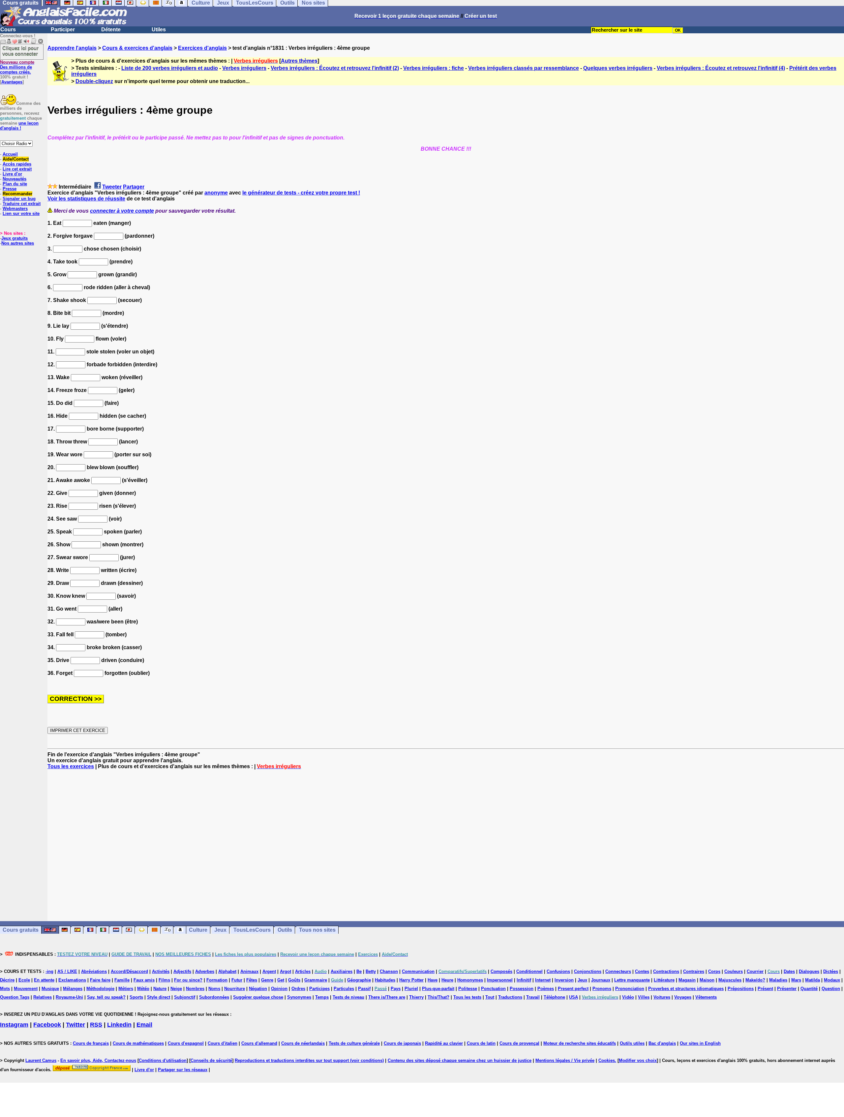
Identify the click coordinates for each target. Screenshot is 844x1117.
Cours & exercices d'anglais (137, 48)
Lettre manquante (632, 980)
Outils (285, 930)
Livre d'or (12, 173)
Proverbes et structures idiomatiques (686, 988)
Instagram (14, 1024)
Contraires (693, 971)
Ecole (24, 980)
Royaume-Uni (69, 997)
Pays (396, 988)
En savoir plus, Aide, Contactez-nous (98, 1060)
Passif (364, 988)
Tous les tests (467, 997)
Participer (63, 29)
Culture (198, 930)
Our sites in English (700, 1043)
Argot (285, 971)
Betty (371, 971)
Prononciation (629, 988)
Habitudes (385, 980)
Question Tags (14, 997)
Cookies (606, 1060)
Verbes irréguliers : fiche (433, 68)
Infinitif (524, 980)
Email (144, 1024)
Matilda (812, 980)
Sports (136, 997)
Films (164, 980)
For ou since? (188, 980)
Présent (765, 988)
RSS (96, 1024)
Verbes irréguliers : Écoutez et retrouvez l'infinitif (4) (721, 68)
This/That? (438, 997)
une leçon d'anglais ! (19, 126)
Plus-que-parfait (438, 988)
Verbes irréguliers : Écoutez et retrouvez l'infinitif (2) (335, 68)
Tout (489, 997)
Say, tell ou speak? (106, 997)
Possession (521, 988)
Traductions (510, 997)
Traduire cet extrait (22, 203)
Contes (642, 971)
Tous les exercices (70, 766)
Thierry (416, 997)
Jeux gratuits (14, 238)
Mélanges (72, 988)
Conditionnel (529, 971)
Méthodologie (100, 988)
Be (359, 971)
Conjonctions (587, 971)
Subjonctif (184, 997)
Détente (111, 29)
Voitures (661, 997)
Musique (50, 988)
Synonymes (299, 997)
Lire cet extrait (17, 168)
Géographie (359, 980)
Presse (9, 188)
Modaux (832, 980)
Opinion (279, 988)
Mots (5, 988)
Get (280, 980)
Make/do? (755, 980)
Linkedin (119, 1024)
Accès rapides (17, 164)
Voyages (682, 997)
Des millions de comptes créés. (17, 67)
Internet (543, 980)
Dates (789, 971)
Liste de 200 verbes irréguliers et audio (169, 68)
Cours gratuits (21, 930)
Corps (714, 971)
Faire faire (100, 980)
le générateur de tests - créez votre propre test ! (301, 193)
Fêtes (251, 980)
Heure (447, 980)
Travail (533, 997)
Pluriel (411, 988)
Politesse (467, 988)
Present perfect (573, 988)
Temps (322, 997)
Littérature (664, 980)
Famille (122, 980)
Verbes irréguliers (244, 68)
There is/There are (386, 997)
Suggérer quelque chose (258, 997)
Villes (643, 997)
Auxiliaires (341, 971)
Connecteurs (618, 971)
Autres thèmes (299, 61)
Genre (267, 980)
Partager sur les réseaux (182, 1069)
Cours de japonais (402, 1043)
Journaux (600, 980)
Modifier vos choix (638, 1060)
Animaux (249, 971)
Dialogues (809, 971)
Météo (143, 988)
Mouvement (26, 988)
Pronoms (601, 988)
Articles (303, 971)
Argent (269, 971)
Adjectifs (182, 971)
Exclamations (72, 980)
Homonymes (470, 980)
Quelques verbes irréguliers (617, 68)
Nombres (195, 988)
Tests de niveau (348, 997)
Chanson (389, 971)
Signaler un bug (19, 198)
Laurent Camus (40, 1060)
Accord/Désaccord (129, 971)
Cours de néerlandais (303, 1043)
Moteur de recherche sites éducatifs (579, 1043)
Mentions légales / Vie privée (564, 1060)
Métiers (125, 988)
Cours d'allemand (259, 1043)
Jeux (220, 930)
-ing (49, 971)
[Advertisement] (446, 845)
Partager (133, 187)
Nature (159, 988)
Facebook (47, 1024)
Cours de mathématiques (138, 1043)
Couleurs (733, 971)
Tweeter (112, 187)
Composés (501, 971)
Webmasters (15, 208)
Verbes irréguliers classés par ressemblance (523, 68)
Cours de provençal (519, 1043)
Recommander (17, 193)
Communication (418, 971)
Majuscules (729, 980)
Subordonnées (214, 997)
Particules (344, 988)
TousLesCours (252, 930)
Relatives (42, 997)
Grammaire (315, 980)
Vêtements (706, 997)
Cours (8, 29)
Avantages (11, 81)
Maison (707, 980)
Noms (214, 988)
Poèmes (545, 988)
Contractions (666, 971)
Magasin (687, 980)
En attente (44, 980)
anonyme (216, 193)
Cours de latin (481, 1043)
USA (573, 997)
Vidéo (628, 997)
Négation (258, 988)
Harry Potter (411, 980)
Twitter (75, 1024)
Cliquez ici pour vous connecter (20, 50)
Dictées (830, 971)
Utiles (159, 29)
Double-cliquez (94, 81)
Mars (796, 980)
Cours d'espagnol (186, 1043)
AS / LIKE (67, 971)
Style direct (158, 997)
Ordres (298, 988)
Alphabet (227, 971)
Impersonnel (500, 980)
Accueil (10, 154)
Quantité (809, 988)
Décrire (7, 980)
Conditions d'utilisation (163, 1060)
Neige (176, 988)
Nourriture (234, 988)
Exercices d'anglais (202, 48)
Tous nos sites (317, 930)
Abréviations (94, 971)
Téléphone (554, 997)
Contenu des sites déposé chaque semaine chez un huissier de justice (459, 1060)
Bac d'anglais (662, 1043)
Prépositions (741, 988)
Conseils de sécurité (211, 1060)
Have (432, 980)
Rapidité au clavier (444, 1043)
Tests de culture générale (354, 1043)
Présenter (787, 988)
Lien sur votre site (21, 213)
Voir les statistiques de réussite (86, 198)
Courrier (755, 971)
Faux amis (144, 980)
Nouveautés (14, 178)
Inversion (564, 980)
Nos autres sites (17, 243)
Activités (160, 971)
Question (831, 988)
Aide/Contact (16, 159)
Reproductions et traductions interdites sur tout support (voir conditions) (309, 1060)
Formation (216, 980)
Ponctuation (493, 988)
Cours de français (91, 1043)
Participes (319, 988)
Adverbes (204, 971)
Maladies (778, 980)
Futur (236, 980)
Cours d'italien (222, 1043)
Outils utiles (632, 1043)
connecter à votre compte (122, 211)
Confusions (558, 971)
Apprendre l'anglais (72, 48)
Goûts (294, 980)
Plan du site (15, 183)
